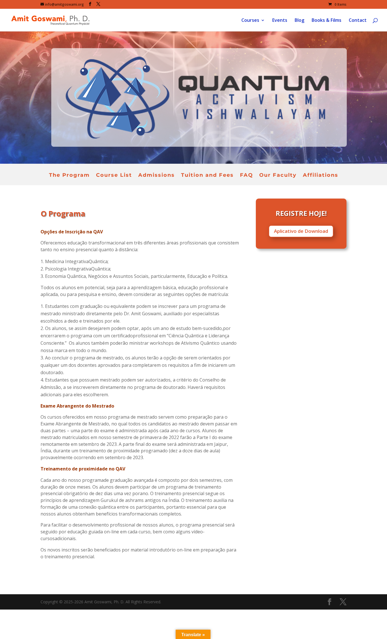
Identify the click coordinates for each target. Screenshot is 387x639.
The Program (69, 175)
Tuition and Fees (207, 175)
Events (279, 20)
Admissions (156, 175)
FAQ (246, 175)
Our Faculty (278, 175)
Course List (114, 175)
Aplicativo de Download (301, 231)
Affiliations (320, 175)
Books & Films (326, 20)
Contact (358, 20)
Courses (250, 20)
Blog (299, 20)
